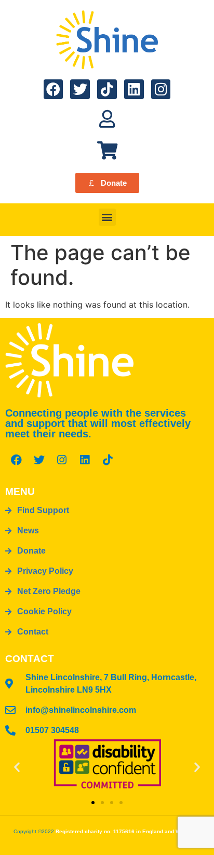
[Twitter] (80, 89)
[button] (107, 217)
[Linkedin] (134, 89)
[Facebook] (53, 89)
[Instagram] (161, 89)
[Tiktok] (107, 89)
